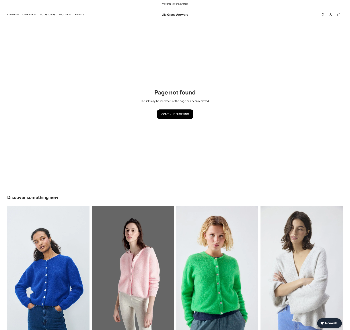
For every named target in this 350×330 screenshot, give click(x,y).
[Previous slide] (265, 271)
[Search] (323, 15)
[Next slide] (337, 271)
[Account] (331, 15)
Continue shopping (175, 114)
